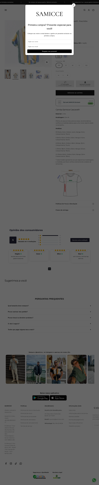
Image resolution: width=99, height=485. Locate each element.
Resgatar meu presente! (49, 51)
